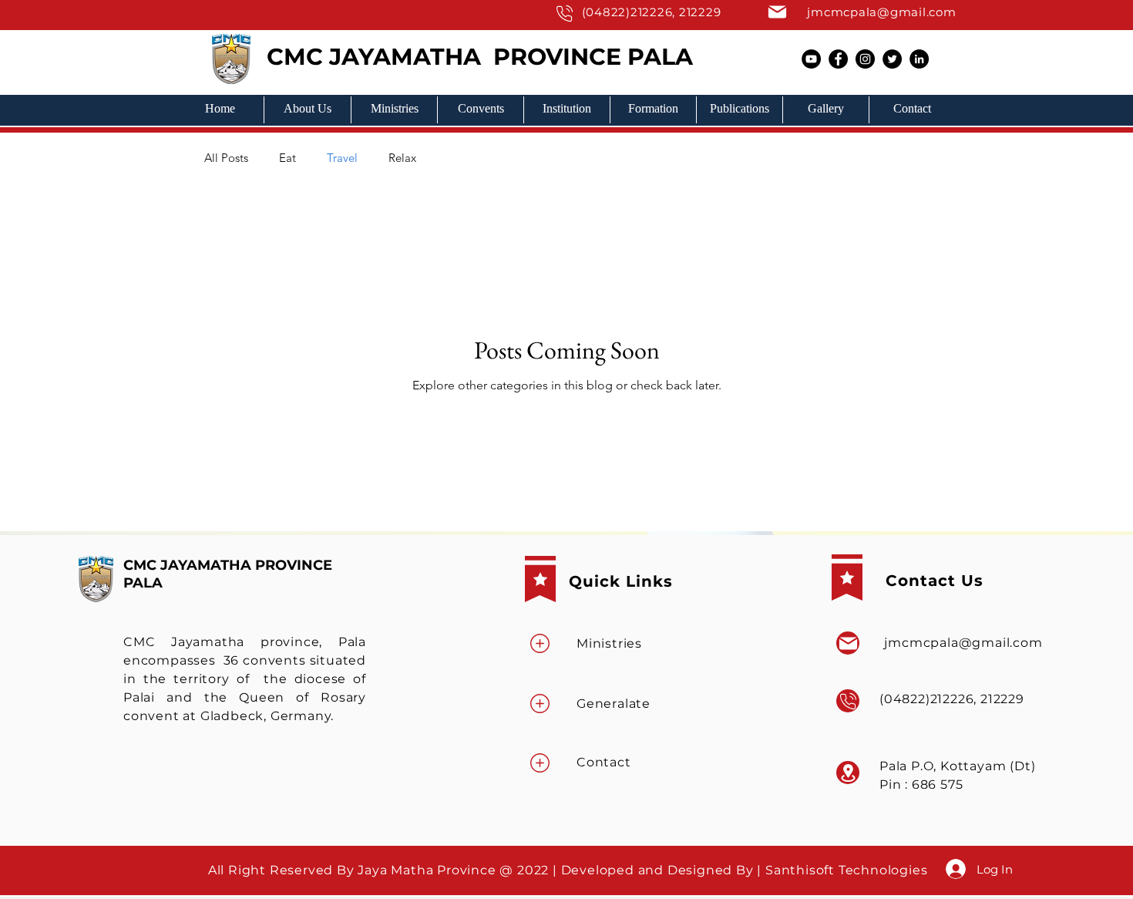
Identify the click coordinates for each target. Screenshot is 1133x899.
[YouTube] (811, 59)
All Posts (226, 157)
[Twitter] (892, 59)
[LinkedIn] (919, 59)
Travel (342, 157)
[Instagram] (865, 59)
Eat (287, 157)
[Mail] (564, 13)
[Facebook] (838, 59)
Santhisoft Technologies (848, 870)
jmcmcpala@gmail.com (881, 12)
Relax (402, 157)
